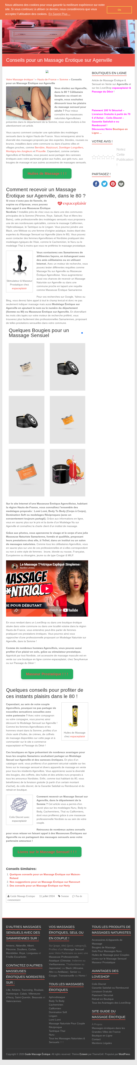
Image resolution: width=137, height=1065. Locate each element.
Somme (63, 79)
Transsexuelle (66, 975)
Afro (51, 971)
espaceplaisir (19, 288)
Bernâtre (40, 147)
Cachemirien (56, 1004)
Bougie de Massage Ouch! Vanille (67, 355)
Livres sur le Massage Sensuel (109, 958)
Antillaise (63, 971)
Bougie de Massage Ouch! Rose (26, 408)
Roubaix (38, 989)
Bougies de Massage (104, 947)
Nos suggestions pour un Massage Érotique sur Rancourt (45, 881)
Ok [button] (119, 9)
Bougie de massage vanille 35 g (26, 355)
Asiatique (54, 960)
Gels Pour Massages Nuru (107, 951)
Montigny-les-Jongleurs (19, 151)
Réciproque (55, 1027)
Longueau (32, 953)
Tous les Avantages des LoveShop (111, 1002)
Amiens (10, 945)
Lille (8, 989)
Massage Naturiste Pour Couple (67, 1023)
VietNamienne (57, 964)
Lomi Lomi (55, 1019)
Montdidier (12, 953)
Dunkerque (12, 993)
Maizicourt (52, 147)
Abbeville (21, 945)
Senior (73, 971)
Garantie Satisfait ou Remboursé (110, 987)
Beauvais (37, 997)
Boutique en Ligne (102, 1035)
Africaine (78, 968)
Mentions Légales (102, 1043)
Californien (55, 1008)
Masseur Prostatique (103, 962)
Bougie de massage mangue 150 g (26, 461)
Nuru (51, 1034)
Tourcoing (27, 989)
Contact (96, 1039)
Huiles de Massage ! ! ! (47, 173)
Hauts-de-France (47, 79)
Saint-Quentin (23, 997)
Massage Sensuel (74, 949)
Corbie (32, 949)
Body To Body (56, 1000)
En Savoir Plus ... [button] (59, 14)
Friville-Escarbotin (16, 956)
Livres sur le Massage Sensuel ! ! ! (47, 852)
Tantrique (54, 1030)
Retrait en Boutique (103, 999)
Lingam (53, 1015)
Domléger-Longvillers (71, 147)
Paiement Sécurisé (102, 995)
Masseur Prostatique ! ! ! (47, 674)
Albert (30, 945)
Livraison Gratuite (102, 991)
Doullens (22, 949)
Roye (22, 953)
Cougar (53, 975)
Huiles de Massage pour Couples (110, 954)
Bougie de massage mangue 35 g (67, 408)
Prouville (41, 151)
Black (69, 968)
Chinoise (66, 960)
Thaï (62, 1030)
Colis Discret (99, 984)
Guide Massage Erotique (22, 896)
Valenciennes (13, 1001)
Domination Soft (58, 1012)
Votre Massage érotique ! (20, 79)
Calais (23, 993)
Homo (81, 975)
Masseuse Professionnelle (63, 956)
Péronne (11, 949)
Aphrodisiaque (57, 997)
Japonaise (54, 968)
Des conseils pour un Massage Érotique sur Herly (40, 885)
